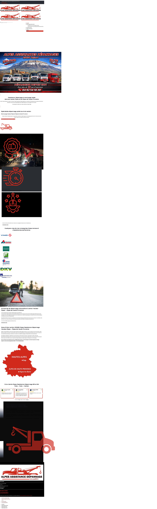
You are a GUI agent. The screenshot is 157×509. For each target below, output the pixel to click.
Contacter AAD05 (29, 495)
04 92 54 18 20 (4, 2)
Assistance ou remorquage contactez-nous (8, 119)
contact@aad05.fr (5, 3)
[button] (42, 393)
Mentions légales (22, 495)
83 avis (27, 399)
